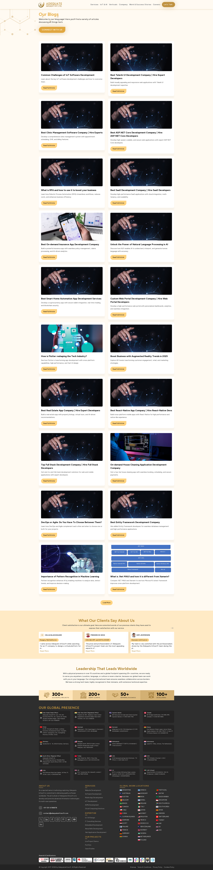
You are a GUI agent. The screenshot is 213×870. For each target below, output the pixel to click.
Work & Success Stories (140, 4)
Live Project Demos (92, 841)
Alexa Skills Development (94, 829)
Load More (106, 603)
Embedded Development (94, 825)
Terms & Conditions (144, 867)
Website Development (93, 790)
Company (123, 4)
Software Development (93, 794)
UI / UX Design (90, 818)
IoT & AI (103, 4)
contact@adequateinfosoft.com (55, 813)
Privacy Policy (157, 867)
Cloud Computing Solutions (95, 808)
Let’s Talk (168, 4)
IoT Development (91, 801)
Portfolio (88, 845)
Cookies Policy (169, 867)
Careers (156, 4)
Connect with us (52, 30)
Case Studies (90, 848)
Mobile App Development (94, 797)
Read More (44, 651)
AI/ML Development (92, 805)
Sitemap (133, 867)
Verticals (113, 4)
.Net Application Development (95, 832)
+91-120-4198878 (50, 808)
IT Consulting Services (93, 821)
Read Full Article (49, 88)
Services (94, 4)
